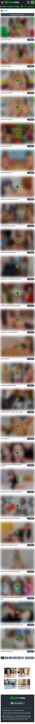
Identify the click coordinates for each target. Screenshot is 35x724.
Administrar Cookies (22, 713)
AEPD (26, 719)
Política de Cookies (12, 713)
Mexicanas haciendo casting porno (10, 518)
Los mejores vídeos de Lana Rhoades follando (11, 465)
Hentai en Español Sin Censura (9, 199)
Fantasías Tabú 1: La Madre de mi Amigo (12, 412)
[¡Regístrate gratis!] (32, 2)
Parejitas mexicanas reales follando (11, 306)
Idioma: (17, 703)
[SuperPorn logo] (12, 3)
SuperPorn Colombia (6, 93)
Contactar (5, 712)
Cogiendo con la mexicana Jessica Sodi (12, 625)
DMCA (28, 713)
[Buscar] (28, 2)
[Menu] (2, 2)
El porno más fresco (6, 146)
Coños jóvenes (5, 359)
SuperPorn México (6, 40)
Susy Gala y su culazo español (9, 332)
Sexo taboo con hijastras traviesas (10, 571)
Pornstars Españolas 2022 (8, 226)
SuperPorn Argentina (7, 119)
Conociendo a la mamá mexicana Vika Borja (11, 598)
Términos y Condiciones (13, 712)
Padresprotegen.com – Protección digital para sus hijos (17, 716)
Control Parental (20, 719)
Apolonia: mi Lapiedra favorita (9, 545)
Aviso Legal (22, 712)
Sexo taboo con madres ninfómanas (11, 279)
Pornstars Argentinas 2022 (8, 385)
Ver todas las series (28, 6)
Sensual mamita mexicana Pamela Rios (12, 492)
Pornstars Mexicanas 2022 (8, 252)
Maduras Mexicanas (6, 172)
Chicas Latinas (5, 438)
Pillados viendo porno (7, 651)
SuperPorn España (6, 66)
